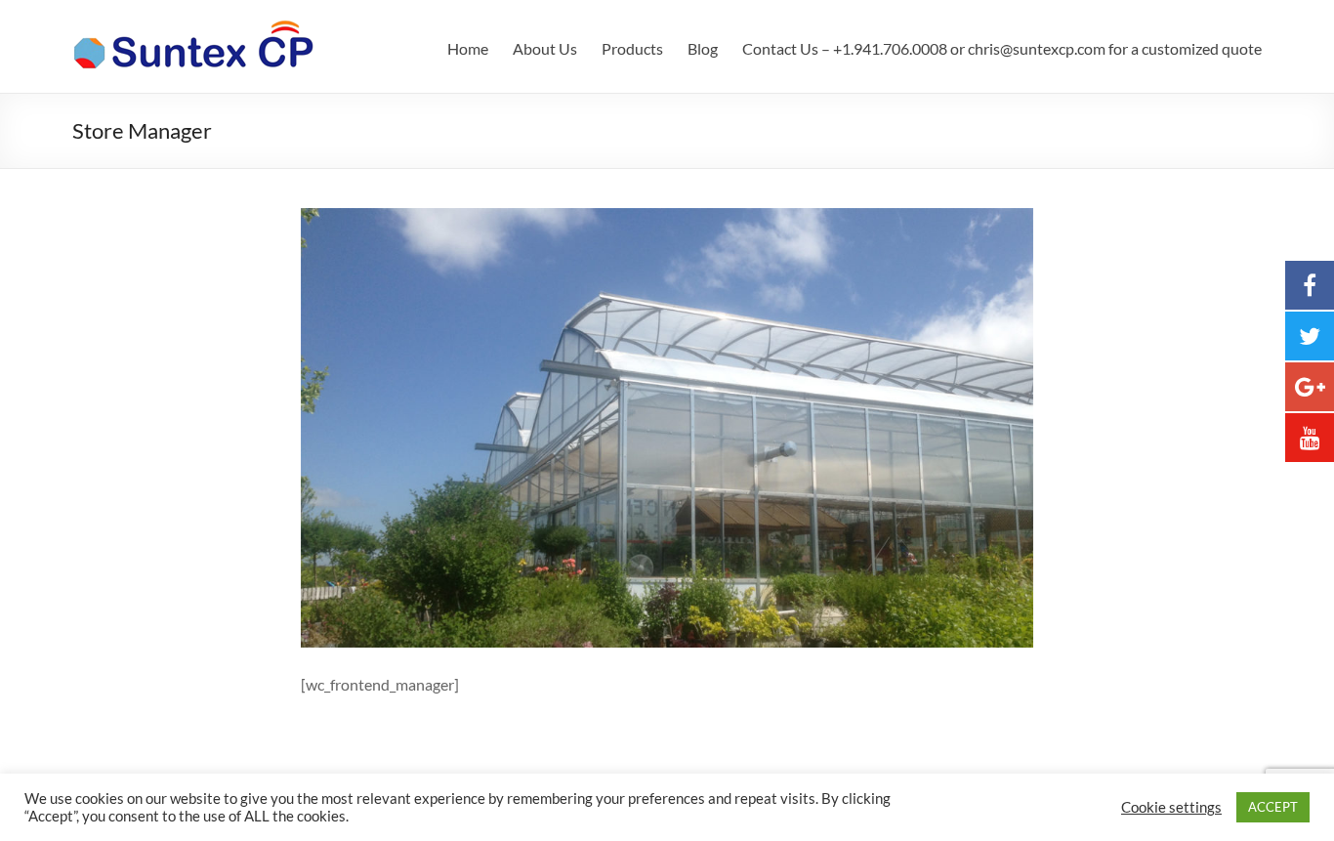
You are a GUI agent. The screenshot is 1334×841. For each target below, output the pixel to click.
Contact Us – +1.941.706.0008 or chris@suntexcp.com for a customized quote (1002, 48)
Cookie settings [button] (1171, 807)
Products (632, 48)
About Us (545, 48)
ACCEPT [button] (1273, 807)
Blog (703, 48)
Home (467, 48)
